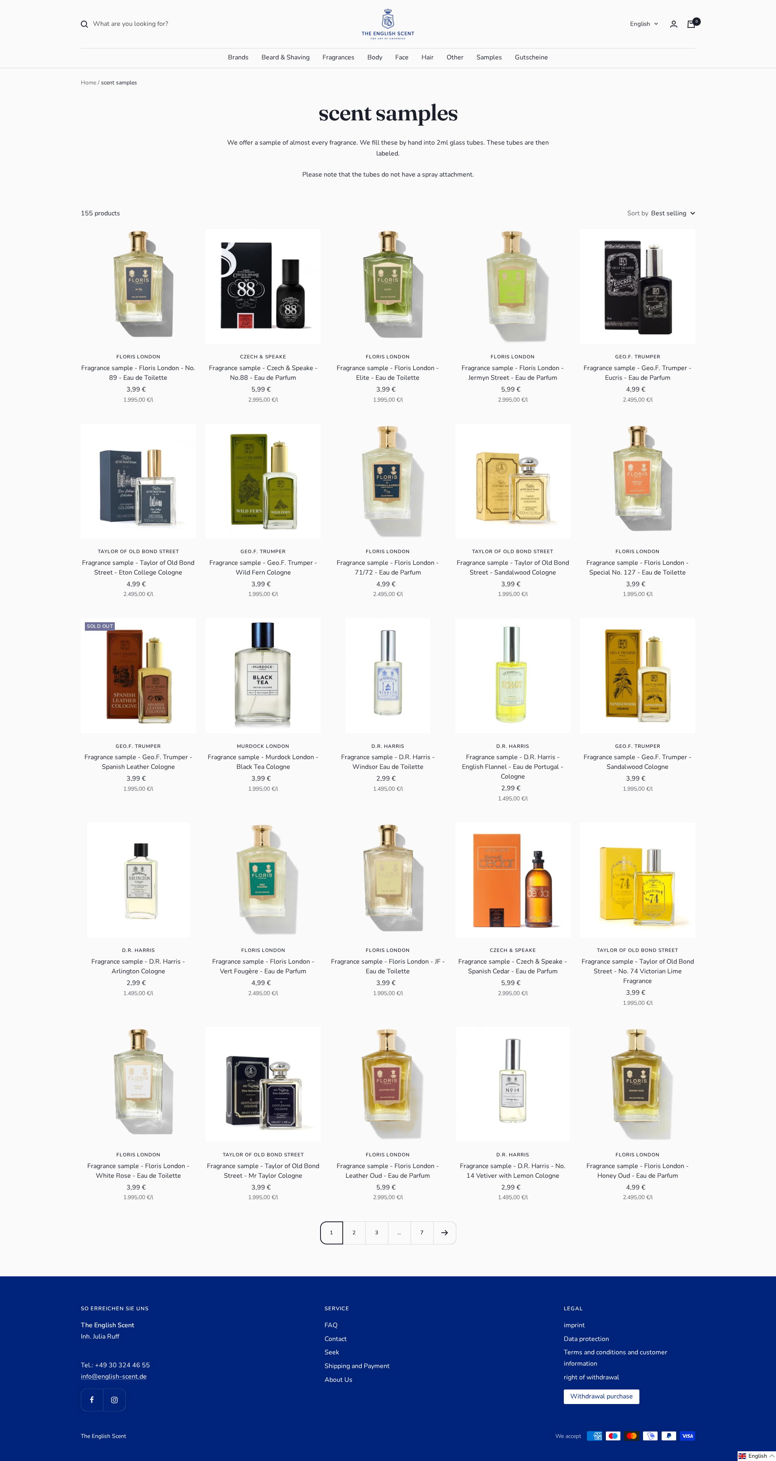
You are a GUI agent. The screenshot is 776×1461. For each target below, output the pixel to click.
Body (374, 57)
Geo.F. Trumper (637, 357)
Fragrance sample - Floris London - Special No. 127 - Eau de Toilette (637, 567)
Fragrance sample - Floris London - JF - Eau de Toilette (388, 966)
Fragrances (338, 57)
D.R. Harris (387, 746)
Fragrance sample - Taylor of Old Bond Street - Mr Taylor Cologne (263, 1171)
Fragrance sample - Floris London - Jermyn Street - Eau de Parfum (513, 373)
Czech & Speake (263, 357)
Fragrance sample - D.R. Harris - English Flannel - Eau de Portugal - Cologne (512, 767)
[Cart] (691, 24)
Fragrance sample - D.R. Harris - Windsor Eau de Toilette (388, 762)
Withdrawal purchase (601, 1396)
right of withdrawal (591, 1377)
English (640, 24)
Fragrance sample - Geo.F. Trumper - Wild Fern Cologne (263, 567)
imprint (574, 1325)
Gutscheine (531, 57)
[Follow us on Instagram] (114, 1400)
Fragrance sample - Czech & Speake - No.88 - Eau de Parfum (263, 373)
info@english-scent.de (114, 1376)
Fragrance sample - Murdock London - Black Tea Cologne (263, 762)
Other (455, 57)
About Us (338, 1379)
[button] (757, 1456)
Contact (336, 1339)
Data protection (586, 1339)
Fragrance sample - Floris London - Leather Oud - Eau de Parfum (388, 1171)
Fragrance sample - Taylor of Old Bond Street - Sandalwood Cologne (513, 567)
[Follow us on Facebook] (92, 1400)
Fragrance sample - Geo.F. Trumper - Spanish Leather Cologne (138, 762)
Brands (238, 57)
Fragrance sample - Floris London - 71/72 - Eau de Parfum (388, 567)
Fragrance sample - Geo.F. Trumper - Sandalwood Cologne (638, 762)
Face (402, 57)
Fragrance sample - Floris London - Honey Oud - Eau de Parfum (637, 1171)
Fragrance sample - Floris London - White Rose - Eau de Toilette (138, 1171)
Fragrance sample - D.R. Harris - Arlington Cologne (138, 966)
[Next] (444, 1232)
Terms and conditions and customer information (615, 1358)
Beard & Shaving (285, 57)
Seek (332, 1352)
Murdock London (263, 746)
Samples (489, 57)
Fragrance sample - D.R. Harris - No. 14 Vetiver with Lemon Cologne (512, 1171)
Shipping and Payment (357, 1366)
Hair (428, 57)
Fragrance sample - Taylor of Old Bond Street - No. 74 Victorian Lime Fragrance (638, 971)
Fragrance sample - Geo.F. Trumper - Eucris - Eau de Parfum (638, 373)
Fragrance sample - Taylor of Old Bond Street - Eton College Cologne (138, 567)
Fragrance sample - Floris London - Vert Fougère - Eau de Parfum (263, 966)
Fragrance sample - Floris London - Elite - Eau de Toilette (388, 373)
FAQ (331, 1325)
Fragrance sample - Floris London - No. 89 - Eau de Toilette (138, 373)
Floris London (138, 357)
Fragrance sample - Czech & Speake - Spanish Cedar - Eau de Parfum (512, 966)
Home (88, 82)
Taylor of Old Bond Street (138, 551)
